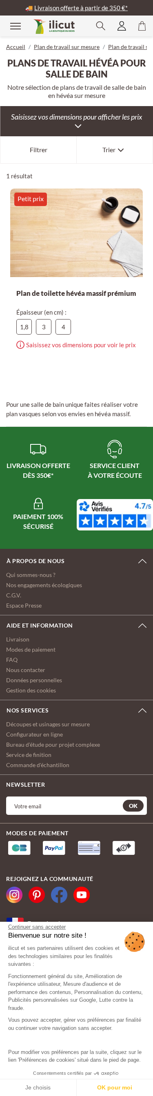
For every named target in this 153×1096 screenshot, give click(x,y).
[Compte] (122, 26)
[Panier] (142, 26)
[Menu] (10, 25)
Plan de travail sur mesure (67, 46)
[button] (101, 26)
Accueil (15, 46)
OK (133, 805)
